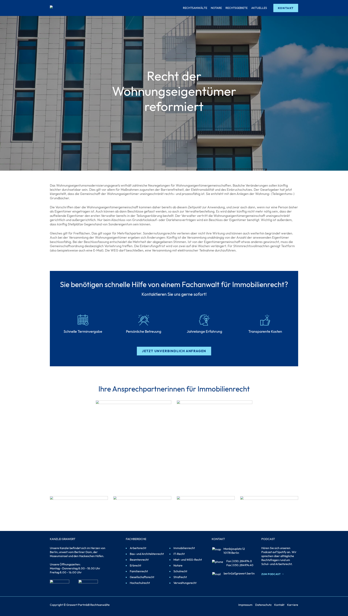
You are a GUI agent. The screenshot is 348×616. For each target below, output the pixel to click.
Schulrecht (180, 571)
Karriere (292, 605)
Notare (216, 8)
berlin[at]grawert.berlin (239, 573)
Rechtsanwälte (195, 8)
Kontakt (279, 605)
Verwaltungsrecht (184, 583)
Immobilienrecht (184, 548)
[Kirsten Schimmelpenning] (133, 425)
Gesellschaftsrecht (142, 577)
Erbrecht (135, 565)
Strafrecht (180, 577)
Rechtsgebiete (236, 8)
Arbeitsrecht (138, 548)
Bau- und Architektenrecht (147, 554)
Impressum (245, 605)
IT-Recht (179, 554)
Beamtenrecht (139, 559)
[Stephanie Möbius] (214, 425)
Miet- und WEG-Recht (187, 559)
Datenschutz (263, 605)
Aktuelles (259, 8)
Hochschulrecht (140, 583)
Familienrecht (139, 571)
